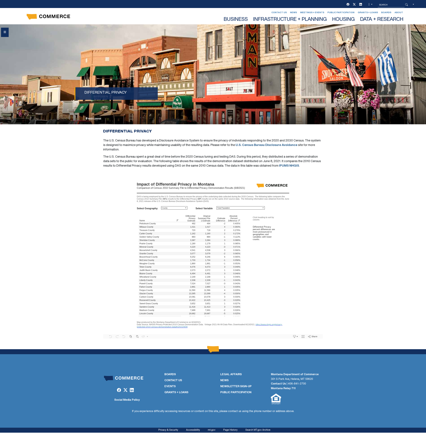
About (399, 12)
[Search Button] (406, 4)
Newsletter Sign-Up (236, 386)
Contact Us (279, 12)
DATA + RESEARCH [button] (381, 19)
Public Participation (340, 12)
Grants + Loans (368, 12)
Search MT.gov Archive (257, 430)
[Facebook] (348, 4)
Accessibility (193, 430)
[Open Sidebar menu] (5, 32)
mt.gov (211, 430)
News (293, 12)
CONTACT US (173, 380)
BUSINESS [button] (236, 19)
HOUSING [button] (343, 19)
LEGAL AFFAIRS (231, 374)
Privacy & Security (168, 430)
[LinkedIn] (360, 4)
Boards (386, 12)
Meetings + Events (312, 12)
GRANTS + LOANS (176, 392)
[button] (370, 4)
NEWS (224, 380)
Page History (230, 430)
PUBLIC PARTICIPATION (235, 392)
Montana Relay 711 (283, 388)
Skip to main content (14, 3)
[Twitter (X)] (354, 4)
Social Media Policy (127, 400)
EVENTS (170, 386)
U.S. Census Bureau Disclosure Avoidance (266, 145)
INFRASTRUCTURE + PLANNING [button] (290, 19)
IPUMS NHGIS (289, 165)
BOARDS (170, 374)
